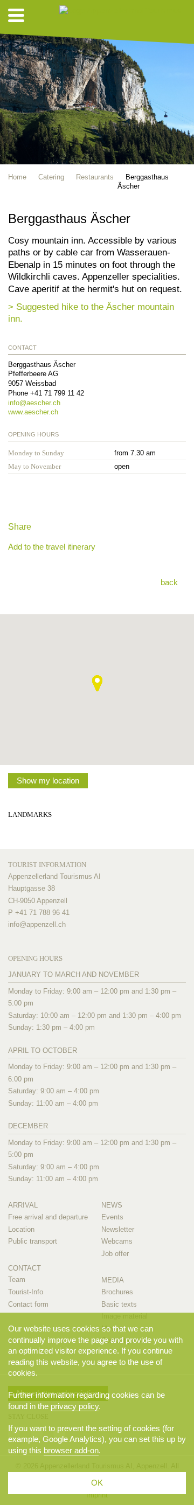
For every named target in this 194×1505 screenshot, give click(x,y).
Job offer (115, 1254)
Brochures (117, 1292)
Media (112, 1280)
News (111, 1205)
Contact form (28, 1304)
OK (97, 1482)
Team (16, 1279)
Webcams (117, 1241)
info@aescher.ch (34, 403)
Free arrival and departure (48, 1217)
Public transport (32, 1241)
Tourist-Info (25, 1292)
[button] (97, 683)
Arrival (23, 1205)
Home (17, 177)
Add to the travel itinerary (51, 546)
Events (112, 1217)
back (169, 582)
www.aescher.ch (33, 412)
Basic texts (119, 1304)
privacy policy (75, 1406)
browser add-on (71, 1450)
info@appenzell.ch (37, 924)
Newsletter (117, 1229)
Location (21, 1229)
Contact (24, 1268)
